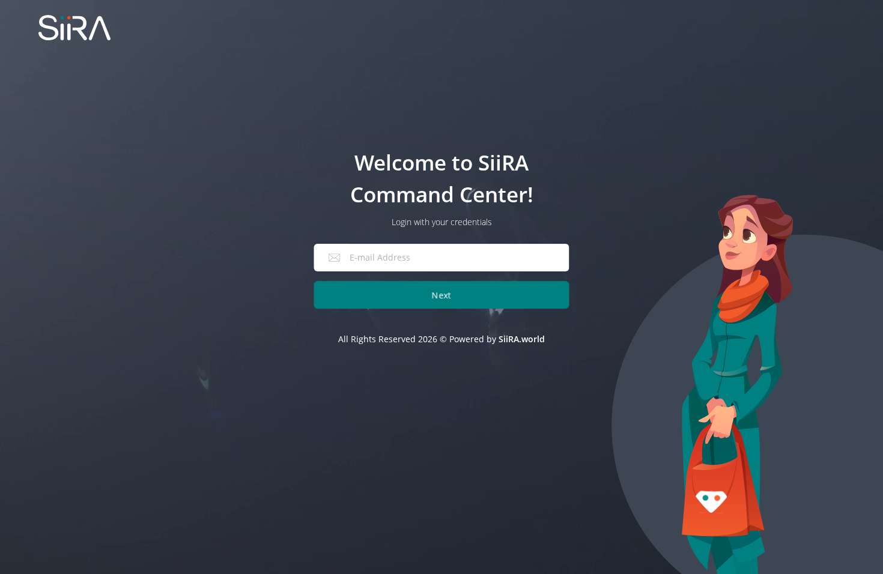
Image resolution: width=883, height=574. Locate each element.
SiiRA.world (522, 339)
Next (441, 295)
